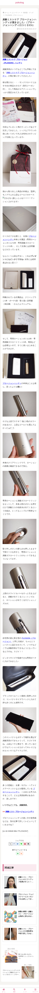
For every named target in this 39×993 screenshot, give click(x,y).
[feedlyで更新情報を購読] (17, 853)
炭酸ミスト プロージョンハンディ (19, 812)
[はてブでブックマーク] (17, 843)
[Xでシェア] (10, 843)
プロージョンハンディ (12, 383)
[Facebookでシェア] (14, 843)
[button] (28, 843)
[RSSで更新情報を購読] (21, 853)
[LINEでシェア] (21, 843)
